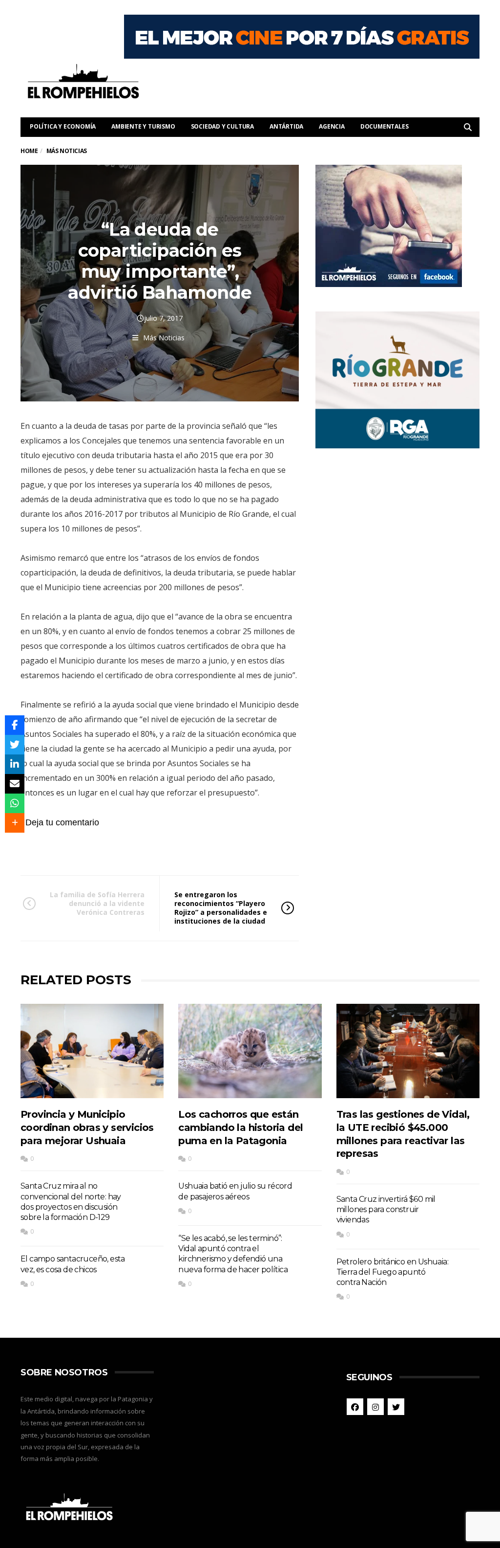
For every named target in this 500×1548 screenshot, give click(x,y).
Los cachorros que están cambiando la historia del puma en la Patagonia (240, 1127)
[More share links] (14, 823)
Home (29, 151)
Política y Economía (63, 126)
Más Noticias (164, 337)
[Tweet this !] (14, 744)
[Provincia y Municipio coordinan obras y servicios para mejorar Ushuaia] (92, 1051)
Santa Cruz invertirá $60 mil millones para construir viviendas (386, 1209)
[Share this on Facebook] (14, 725)
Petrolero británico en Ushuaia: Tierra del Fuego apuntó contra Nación (392, 1272)
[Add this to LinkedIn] (14, 764)
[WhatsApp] (14, 803)
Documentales (384, 126)
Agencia (332, 126)
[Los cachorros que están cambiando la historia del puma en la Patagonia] (249, 1051)
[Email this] (14, 784)
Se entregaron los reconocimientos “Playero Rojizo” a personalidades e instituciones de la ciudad (220, 908)
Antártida (286, 126)
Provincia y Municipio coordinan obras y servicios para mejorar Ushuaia (87, 1127)
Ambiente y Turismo (143, 126)
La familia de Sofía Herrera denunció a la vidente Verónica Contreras (97, 903)
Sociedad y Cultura (222, 126)
